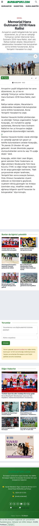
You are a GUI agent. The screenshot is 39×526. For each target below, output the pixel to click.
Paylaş (6, 78)
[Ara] (36, 2)
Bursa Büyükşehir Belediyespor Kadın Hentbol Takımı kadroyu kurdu (28, 267)
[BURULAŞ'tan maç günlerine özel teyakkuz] (28, 278)
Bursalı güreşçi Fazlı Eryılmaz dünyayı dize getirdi (9, 285)
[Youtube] (21, 503)
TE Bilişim (24, 516)
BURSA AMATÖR (32, 6)
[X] (14, 503)
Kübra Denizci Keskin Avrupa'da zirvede (27, 249)
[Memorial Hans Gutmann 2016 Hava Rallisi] (19, 64)
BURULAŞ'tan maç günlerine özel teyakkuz (28, 284)
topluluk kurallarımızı (21, 349)
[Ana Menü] (2, 2)
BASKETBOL (18, 6)
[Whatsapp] (24, 503)
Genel (19, 18)
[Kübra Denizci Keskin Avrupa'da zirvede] (28, 242)
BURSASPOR (6, 6)
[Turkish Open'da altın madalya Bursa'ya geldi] (10, 242)
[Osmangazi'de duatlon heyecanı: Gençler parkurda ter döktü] (10, 258)
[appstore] (14, 508)
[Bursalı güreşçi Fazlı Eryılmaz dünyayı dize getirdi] (10, 278)
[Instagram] (17, 503)
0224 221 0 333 (20, 493)
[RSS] (28, 503)
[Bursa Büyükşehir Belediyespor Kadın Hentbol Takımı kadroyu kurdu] (28, 258)
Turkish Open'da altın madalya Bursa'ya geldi (9, 249)
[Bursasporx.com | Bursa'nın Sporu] (19, 2)
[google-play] (24, 508)
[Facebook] (10, 503)
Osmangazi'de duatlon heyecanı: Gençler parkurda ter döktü (9, 266)
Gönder (6, 343)
